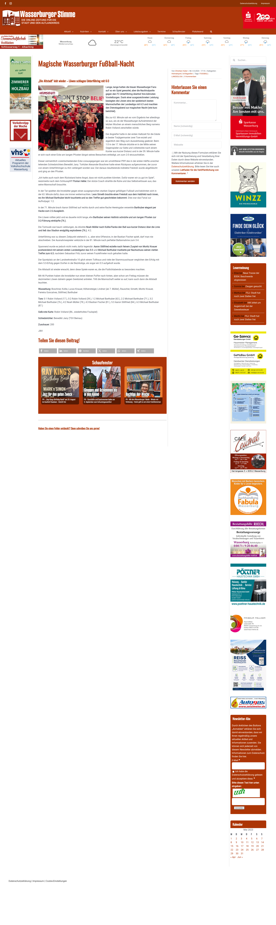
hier (244, 756)
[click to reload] (246, 793)
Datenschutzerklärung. (182, 166)
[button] (211, 31)
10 (242, 842)
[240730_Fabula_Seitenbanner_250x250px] (248, 481)
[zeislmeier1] (248, 698)
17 (242, 846)
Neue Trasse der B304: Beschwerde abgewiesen (246, 276)
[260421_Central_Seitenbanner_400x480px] (248, 431)
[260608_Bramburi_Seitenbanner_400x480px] (248, 382)
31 (242, 853)
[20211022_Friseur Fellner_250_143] (248, 614)
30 (237, 853)
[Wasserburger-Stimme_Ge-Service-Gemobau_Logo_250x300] (248, 333)
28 (262, 849)
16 (237, 846)
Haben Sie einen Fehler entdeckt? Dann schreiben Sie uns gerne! (69, 428)
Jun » (240, 857)
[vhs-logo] (20, 149)
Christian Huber (181, 71)
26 (252, 849)
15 (232, 846)
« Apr (233, 857)
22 (232, 849)
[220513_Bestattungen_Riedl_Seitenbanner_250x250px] (248, 523)
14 (262, 842)
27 (257, 849)
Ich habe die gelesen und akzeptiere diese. (247, 775)
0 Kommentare (190, 76)
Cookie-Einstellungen (56, 881)
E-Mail (236, 760)
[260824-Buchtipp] (143, 368)
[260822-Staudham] (60, 368)
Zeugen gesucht (253, 286)
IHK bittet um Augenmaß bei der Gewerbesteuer (247, 306)
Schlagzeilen (187, 74)
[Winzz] (248, 163)
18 (247, 846)
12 (252, 842)
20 (257, 846)
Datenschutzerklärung (243, 774)
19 (252, 846)
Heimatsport (176, 74)
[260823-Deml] (102, 368)
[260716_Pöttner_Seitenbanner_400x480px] (248, 565)
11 (247, 842)
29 (232, 853)
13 (257, 842)
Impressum (38, 881)
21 (262, 846)
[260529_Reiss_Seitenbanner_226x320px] (248, 641)
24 (242, 849)
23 (237, 849)
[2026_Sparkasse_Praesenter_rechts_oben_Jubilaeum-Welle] (259, 8)
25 (247, 849)
